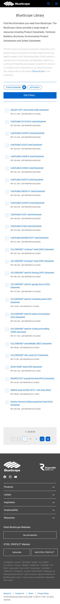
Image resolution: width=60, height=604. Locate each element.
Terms (30, 593)
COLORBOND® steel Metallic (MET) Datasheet (31, 343)
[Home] (16, 3)
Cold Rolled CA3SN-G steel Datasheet (27, 156)
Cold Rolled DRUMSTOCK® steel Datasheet (29, 238)
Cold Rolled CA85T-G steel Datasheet (26, 179)
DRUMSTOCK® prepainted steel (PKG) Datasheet (32, 378)
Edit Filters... (30, 95)
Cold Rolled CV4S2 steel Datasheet (26, 226)
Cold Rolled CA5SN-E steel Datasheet (27, 168)
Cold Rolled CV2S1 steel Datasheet (26, 214)
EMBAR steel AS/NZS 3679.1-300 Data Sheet (30, 390)
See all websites (30, 535)
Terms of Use (38, 71)
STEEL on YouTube (15, 477)
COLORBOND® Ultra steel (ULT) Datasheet (29, 355)
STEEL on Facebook (4, 477)
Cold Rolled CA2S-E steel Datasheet (26, 145)
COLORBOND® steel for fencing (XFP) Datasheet (32, 272)
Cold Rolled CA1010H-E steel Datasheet (28, 121)
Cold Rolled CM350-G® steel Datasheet (27, 191)
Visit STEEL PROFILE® (44, 552)
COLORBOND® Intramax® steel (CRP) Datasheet (32, 261)
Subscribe (16, 552)
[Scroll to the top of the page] (55, 599)
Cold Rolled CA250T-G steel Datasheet (27, 133)
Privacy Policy (43, 593)
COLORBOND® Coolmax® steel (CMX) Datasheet (32, 249)
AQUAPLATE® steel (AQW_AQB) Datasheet (29, 110)
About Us (7, 593)
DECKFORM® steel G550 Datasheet (26, 367)
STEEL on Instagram (10, 477)
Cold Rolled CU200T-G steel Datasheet (27, 203)
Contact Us (19, 593)
